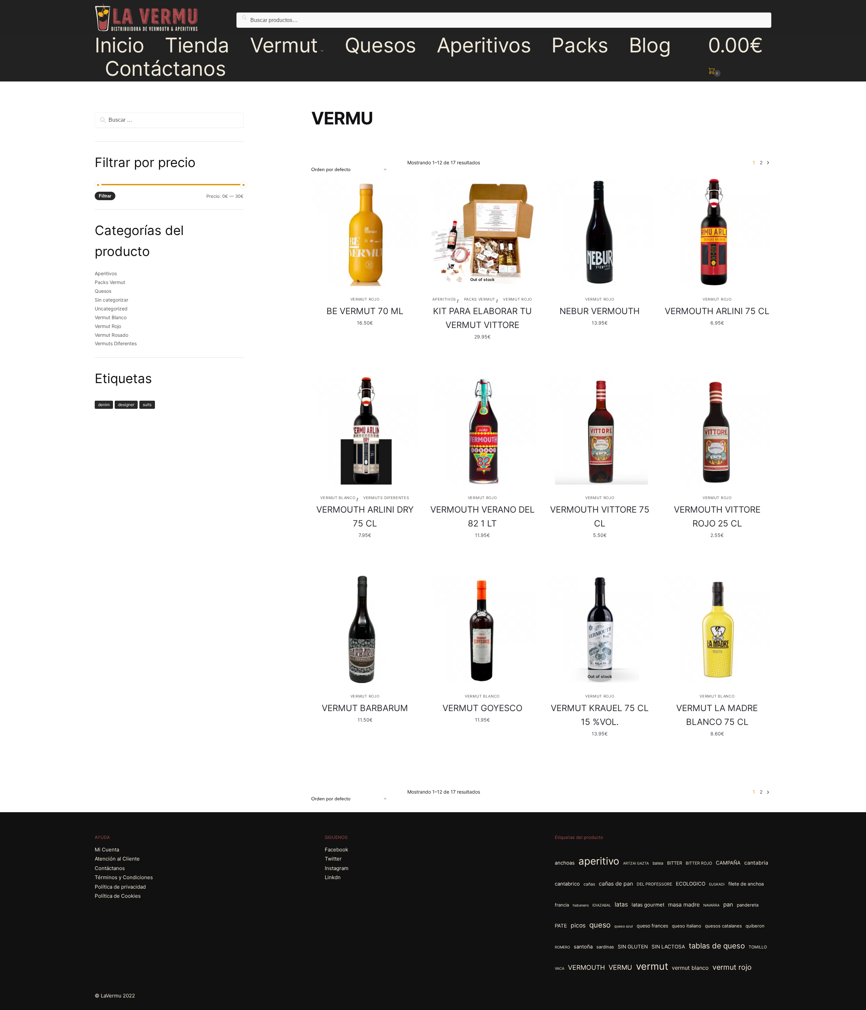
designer (126, 404)
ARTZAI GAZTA (636, 863)
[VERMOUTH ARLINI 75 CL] (717, 232)
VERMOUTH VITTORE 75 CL (600, 516)
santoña (583, 947)
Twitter (333, 858)
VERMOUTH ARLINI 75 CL (717, 311)
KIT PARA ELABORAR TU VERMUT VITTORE (482, 318)
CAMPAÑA (728, 863)
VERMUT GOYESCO (482, 708)
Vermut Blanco (337, 497)
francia (562, 905)
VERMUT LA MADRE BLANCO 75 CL (717, 715)
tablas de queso (717, 945)
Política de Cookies (118, 896)
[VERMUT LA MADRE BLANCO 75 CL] (717, 629)
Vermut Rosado (111, 335)
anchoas (565, 863)
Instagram (336, 868)
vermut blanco (690, 967)
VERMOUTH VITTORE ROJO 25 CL (717, 516)
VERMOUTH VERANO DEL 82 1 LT (482, 516)
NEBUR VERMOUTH (600, 311)
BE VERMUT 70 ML (364, 311)
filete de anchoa (746, 884)
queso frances (652, 926)
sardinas (605, 946)
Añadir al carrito (365, 350)
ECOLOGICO (690, 884)
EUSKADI (717, 884)
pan (728, 904)
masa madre (684, 904)
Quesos (103, 291)
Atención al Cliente (117, 858)
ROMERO (562, 947)
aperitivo (598, 861)
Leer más (482, 350)
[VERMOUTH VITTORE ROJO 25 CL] (717, 431)
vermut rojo (732, 967)
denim (104, 404)
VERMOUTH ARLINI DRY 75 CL (365, 516)
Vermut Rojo (365, 299)
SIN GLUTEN (633, 947)
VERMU (620, 967)
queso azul (623, 926)
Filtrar (105, 195)
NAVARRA (711, 905)
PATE (561, 926)
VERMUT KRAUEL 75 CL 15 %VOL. (599, 715)
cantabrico (567, 884)
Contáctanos (110, 868)
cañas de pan (616, 883)
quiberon (755, 926)
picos (578, 925)
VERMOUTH (586, 967)
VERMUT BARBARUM (365, 708)
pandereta (747, 905)
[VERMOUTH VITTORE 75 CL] (599, 431)
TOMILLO (758, 946)
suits (147, 404)
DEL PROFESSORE (654, 884)
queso (600, 924)
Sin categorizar (111, 300)
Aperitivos (444, 299)
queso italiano (686, 926)
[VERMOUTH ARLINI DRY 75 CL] (364, 431)
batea (658, 863)
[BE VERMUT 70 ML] (364, 232)
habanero (581, 905)
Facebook (336, 849)
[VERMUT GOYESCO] (482, 629)
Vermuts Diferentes (386, 497)
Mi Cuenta (107, 849)
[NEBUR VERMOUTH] (599, 232)
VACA (559, 968)
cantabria (756, 863)
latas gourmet (648, 905)
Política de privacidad (120, 887)
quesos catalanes (723, 926)
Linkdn (333, 877)
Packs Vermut (479, 299)
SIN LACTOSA (668, 947)
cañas (589, 884)
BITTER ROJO (699, 863)
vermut (652, 966)
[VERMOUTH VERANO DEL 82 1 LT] (482, 431)
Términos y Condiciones (124, 877)
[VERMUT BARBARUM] (364, 629)
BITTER (674, 863)
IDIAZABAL (601, 905)
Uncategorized (111, 308)
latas (621, 904)
